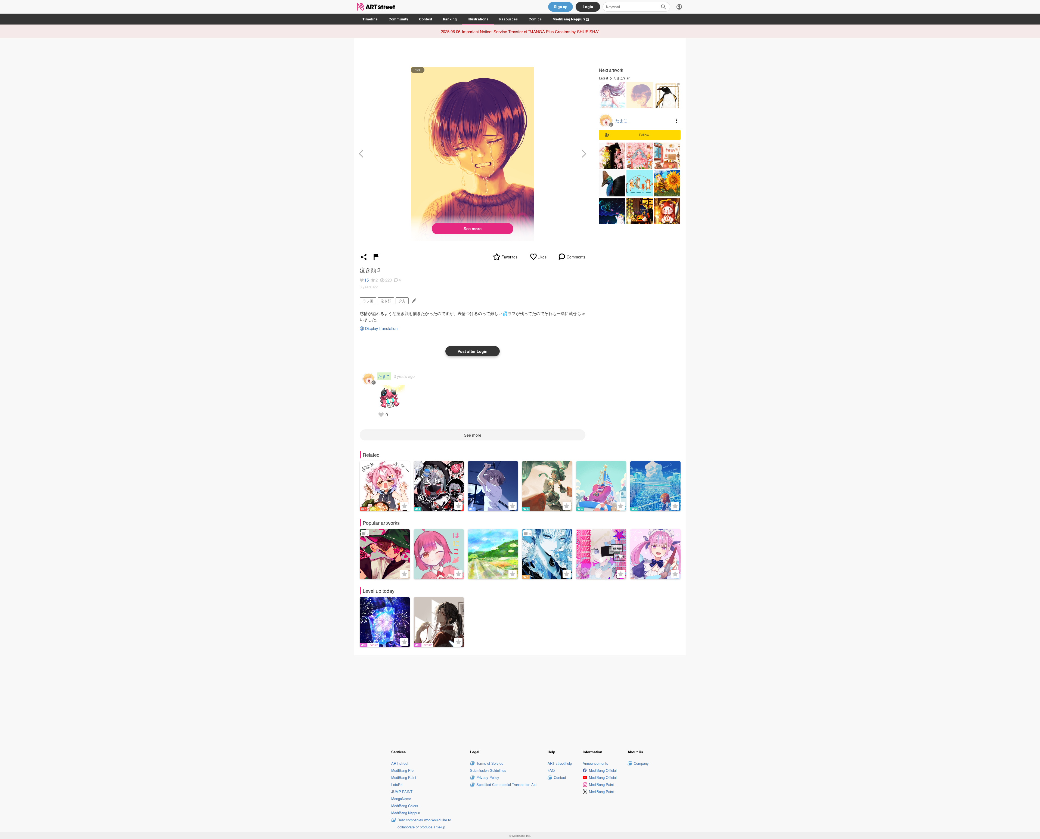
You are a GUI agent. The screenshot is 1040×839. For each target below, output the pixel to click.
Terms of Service (489, 763)
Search (663, 7)
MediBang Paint (403, 777)
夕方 (402, 300)
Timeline (370, 19)
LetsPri (396, 784)
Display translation (381, 328)
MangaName (401, 798)
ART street (399, 763)
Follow (644, 134)
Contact (560, 777)
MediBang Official (603, 770)
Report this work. (376, 257)
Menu (676, 120)
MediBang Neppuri (573, 19)
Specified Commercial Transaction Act (506, 784)
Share (364, 257)
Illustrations (478, 19)
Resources (508, 19)
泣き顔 (386, 300)
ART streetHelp (560, 763)
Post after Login (473, 351)
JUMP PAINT (401, 791)
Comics (535, 19)
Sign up (560, 7)
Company (641, 763)
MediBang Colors (404, 805)
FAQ (551, 770)
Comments (576, 257)
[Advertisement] (520, 699)
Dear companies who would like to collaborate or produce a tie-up (424, 823)
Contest (425, 19)
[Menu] (679, 6)
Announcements (595, 763)
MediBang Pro (402, 770)
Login (588, 7)
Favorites (509, 257)
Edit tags (413, 300)
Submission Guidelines (488, 770)
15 (366, 280)
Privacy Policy (487, 777)
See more (473, 229)
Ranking (450, 19)
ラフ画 (368, 300)
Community (398, 19)
